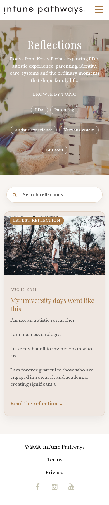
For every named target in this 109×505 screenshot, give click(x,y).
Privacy (54, 472)
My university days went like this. (52, 304)
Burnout (54, 150)
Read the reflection (34, 403)
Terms (54, 460)
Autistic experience (34, 130)
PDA (39, 110)
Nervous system (78, 130)
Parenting (64, 110)
